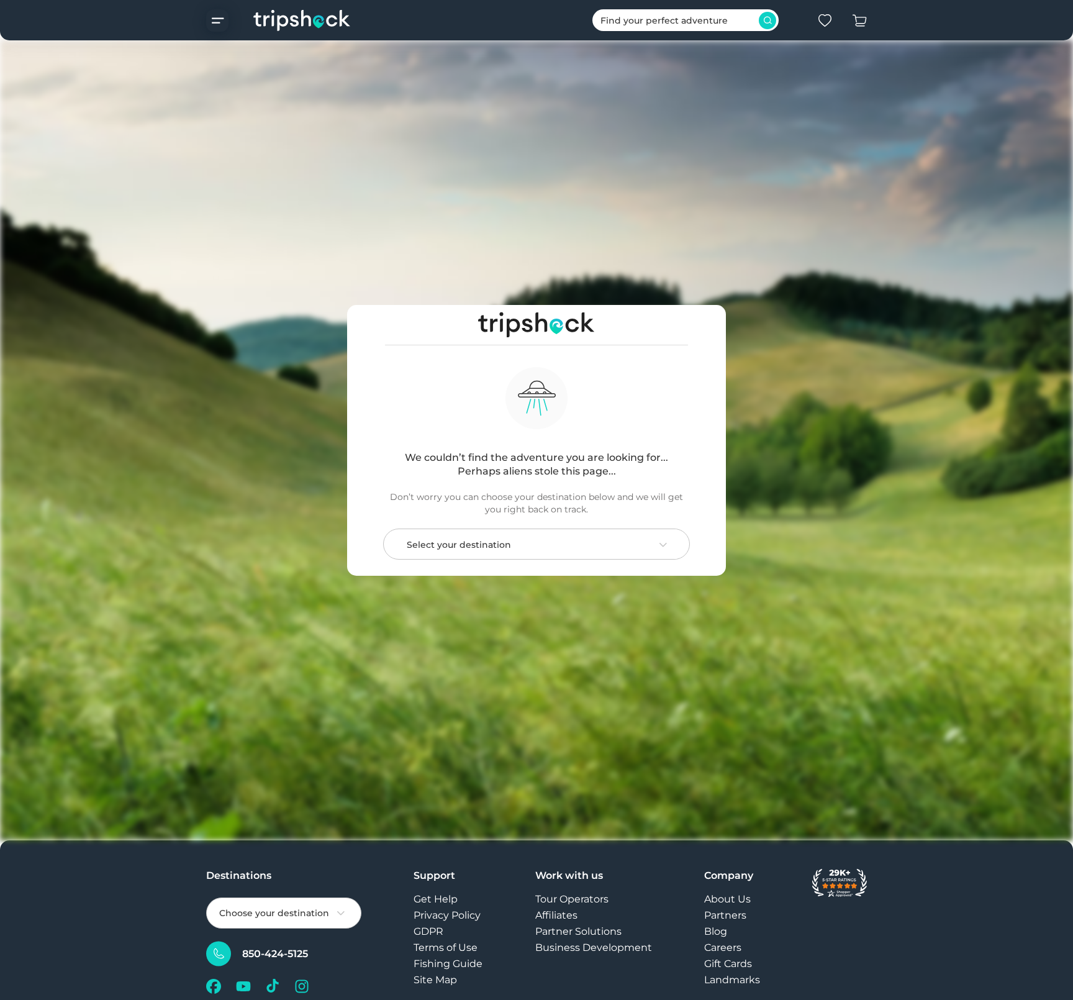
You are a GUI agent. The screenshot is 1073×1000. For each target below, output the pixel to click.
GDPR (428, 931)
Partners (725, 915)
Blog (715, 931)
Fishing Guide (448, 964)
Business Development (593, 947)
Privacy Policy (447, 915)
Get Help (436, 899)
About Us (727, 899)
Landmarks (732, 980)
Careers (722, 947)
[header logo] (290, 20)
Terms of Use (446, 947)
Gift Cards (728, 964)
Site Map (435, 980)
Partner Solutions (578, 931)
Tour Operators (572, 899)
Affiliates (556, 915)
